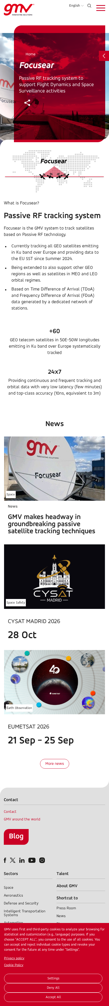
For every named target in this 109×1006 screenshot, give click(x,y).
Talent (63, 874)
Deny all (53, 988)
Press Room (66, 908)
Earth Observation (19, 708)
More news (54, 764)
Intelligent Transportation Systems (24, 913)
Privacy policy (14, 958)
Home (30, 54)
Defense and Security (21, 903)
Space (11, 494)
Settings (53, 978)
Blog (16, 836)
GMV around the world (22, 819)
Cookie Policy (13, 965)
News (61, 916)
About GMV (67, 886)
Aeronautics (13, 896)
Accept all (53, 997)
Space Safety (16, 602)
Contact (10, 812)
